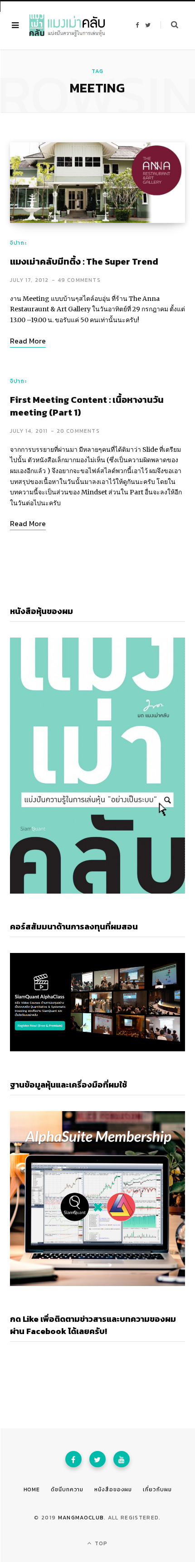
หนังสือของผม (113, 1489)
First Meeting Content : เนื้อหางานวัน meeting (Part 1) (87, 406)
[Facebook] (73, 1459)
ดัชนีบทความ (67, 1489)
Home (32, 1489)
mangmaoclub (81, 1518)
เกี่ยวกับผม (157, 1489)
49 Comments (79, 280)
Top (100, 1543)
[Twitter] (97, 1459)
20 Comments (78, 431)
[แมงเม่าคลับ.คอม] (67, 25)
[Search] (169, 25)
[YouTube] (121, 1459)
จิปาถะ (18, 243)
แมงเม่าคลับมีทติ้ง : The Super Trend (84, 261)
